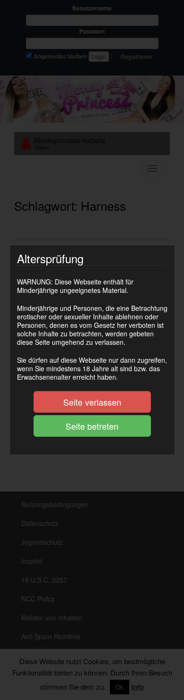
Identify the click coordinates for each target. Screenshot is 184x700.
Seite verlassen (92, 402)
